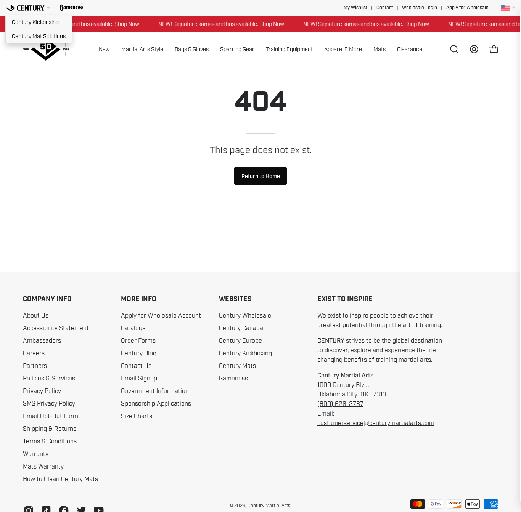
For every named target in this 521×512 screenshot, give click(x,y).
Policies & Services (49, 378)
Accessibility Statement (56, 328)
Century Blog (138, 353)
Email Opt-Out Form (50, 416)
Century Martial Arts (269, 505)
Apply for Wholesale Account (161, 315)
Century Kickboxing (35, 22)
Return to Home (260, 176)
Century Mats (237, 366)
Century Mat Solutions (39, 36)
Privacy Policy (42, 391)
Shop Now (121, 24)
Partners (35, 366)
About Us (35, 315)
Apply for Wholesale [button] (467, 8)
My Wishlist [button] (355, 8)
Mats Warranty (43, 466)
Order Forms (138, 341)
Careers (34, 353)
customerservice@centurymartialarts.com (375, 423)
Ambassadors (42, 341)
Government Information (155, 391)
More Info (138, 299)
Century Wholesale (245, 315)
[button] (71, 8)
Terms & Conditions (50, 441)
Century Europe (240, 341)
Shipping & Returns (49, 429)
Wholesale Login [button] (419, 8)
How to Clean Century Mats (60, 479)
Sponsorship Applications (156, 404)
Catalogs (133, 328)
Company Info (47, 299)
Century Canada (241, 328)
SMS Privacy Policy (49, 404)
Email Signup (139, 378)
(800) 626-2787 (340, 404)
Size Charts (136, 416)
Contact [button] (384, 8)
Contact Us (136, 366)
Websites (235, 299)
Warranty (35, 454)
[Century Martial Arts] (46, 49)
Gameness (233, 378)
